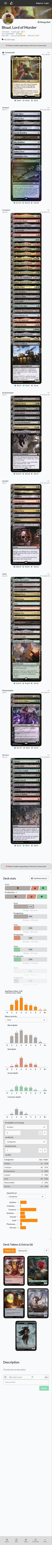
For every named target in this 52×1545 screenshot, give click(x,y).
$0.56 (36, 845)
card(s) (8, 1155)
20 (21, 996)
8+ (45, 1013)
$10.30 (36, 203)
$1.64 (27, 386)
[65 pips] (18, 888)
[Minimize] (50, 872)
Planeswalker (11, 1224)
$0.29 (27, 100)
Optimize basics (40, 878)
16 (16, 999)
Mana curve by (11, 1016)
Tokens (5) (9, 1251)
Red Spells (12, 1049)
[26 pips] (16, 896)
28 (18, 1210)
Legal (20, 34)
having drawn (10, 1146)
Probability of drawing (14, 1123)
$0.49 (19, 100)
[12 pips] (31, 896)
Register (39, 3)
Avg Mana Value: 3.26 (13, 991)
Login (46, 3)
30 (18, 1220)
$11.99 (19, 748)
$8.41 (28, 748)
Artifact (12, 1202)
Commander (11, 1206)
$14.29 (27, 203)
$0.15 (36, 100)
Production (10, 892)
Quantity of (12, 1193)
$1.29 (19, 845)
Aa (46, 1377)
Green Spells (13, 1073)
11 (21, 1029)
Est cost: (18, 36)
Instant (13, 1217)
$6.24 (36, 748)
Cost (7, 884)
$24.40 (27, 474)
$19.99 (18, 683)
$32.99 (18, 474)
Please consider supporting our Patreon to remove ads (27, 45)
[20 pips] (43, 888)
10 (18, 1228)
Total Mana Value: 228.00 (13, 993)
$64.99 (18, 567)
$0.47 (27, 845)
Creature (12, 1210)
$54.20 (36, 567)
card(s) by (9, 1137)
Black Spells (12, 1025)
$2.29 (19, 386)
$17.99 (18, 203)
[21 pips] (35, 888)
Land (14, 1220)
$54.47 (27, 567)
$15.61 (36, 683)
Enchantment (11, 1213)
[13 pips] (41, 896)
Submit (44, 1388)
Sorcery (13, 1228)
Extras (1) (23, 1251)
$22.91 (36, 474)
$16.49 (27, 683)
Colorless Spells (14, 1097)
